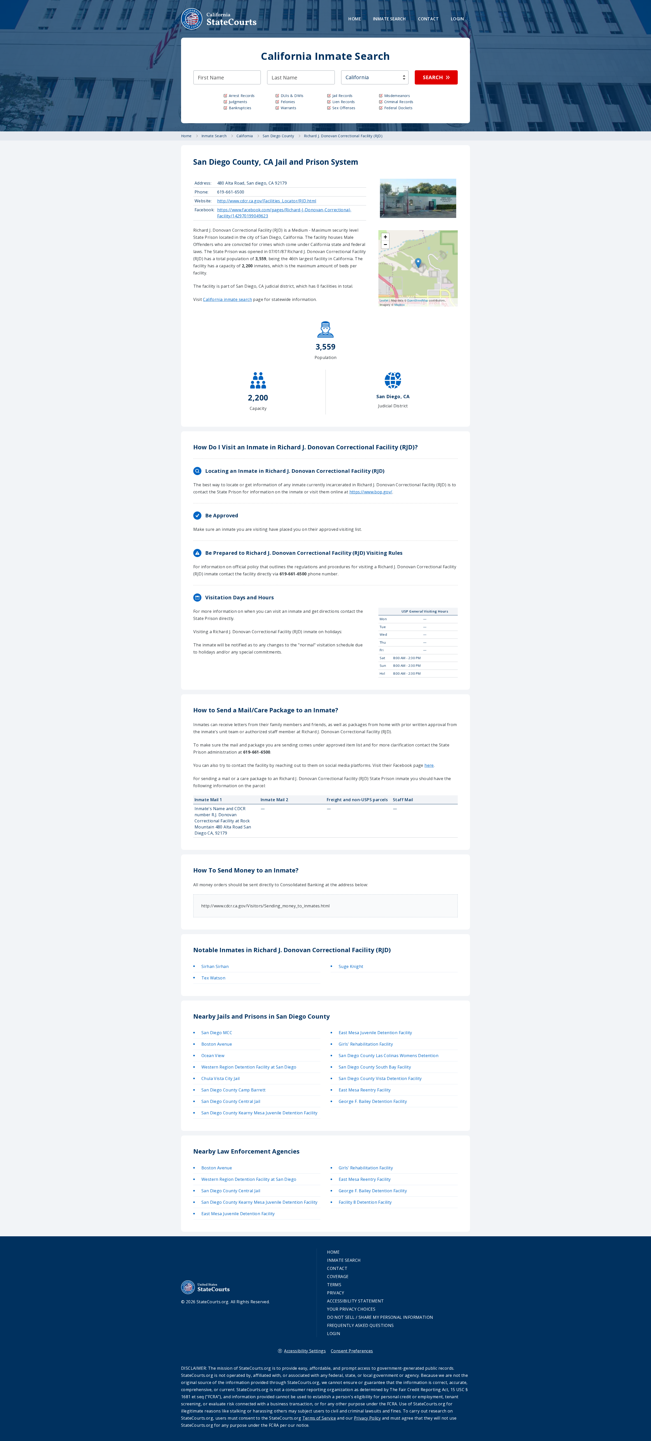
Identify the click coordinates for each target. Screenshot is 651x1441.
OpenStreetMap (417, 300)
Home (354, 19)
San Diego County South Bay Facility (375, 1067)
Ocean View (212, 1055)
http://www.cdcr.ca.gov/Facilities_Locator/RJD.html (266, 201)
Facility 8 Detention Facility (365, 1202)
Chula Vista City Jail (220, 1078)
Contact (428, 19)
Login (457, 19)
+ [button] (385, 237)
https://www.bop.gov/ (370, 492)
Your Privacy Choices (351, 1309)
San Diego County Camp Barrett (233, 1090)
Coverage (337, 1276)
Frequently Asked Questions (360, 1325)
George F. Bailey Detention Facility (373, 1101)
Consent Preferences (352, 1351)
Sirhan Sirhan (215, 966)
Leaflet (384, 300)
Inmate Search (389, 19)
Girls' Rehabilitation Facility (366, 1044)
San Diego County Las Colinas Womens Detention (388, 1055)
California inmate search (227, 299)
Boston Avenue (216, 1044)
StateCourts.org (219, 19)
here (429, 765)
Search (433, 77)
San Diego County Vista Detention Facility (380, 1078)
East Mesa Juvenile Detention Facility (375, 1032)
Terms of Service (319, 1418)
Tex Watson (213, 978)
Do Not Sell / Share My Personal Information (380, 1317)
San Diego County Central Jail (230, 1101)
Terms (334, 1284)
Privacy (335, 1293)
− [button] (385, 244)
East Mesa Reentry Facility (365, 1090)
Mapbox (399, 304)
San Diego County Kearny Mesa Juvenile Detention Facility (259, 1113)
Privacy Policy (367, 1418)
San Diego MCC (216, 1032)
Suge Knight (351, 966)
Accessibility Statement (355, 1301)
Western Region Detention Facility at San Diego (248, 1067)
